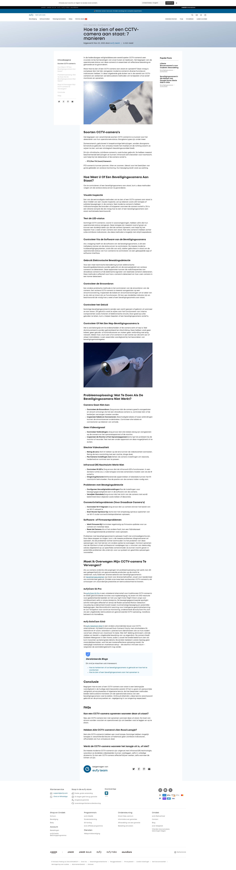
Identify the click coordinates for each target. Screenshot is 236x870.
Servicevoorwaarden (159, 861)
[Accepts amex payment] (164, 795)
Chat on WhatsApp (60, 796)
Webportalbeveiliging (92, 833)
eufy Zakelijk (88, 816)
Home (85, 25)
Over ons (84, 861)
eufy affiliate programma (93, 826)
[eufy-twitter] (170, 790)
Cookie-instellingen (142, 861)
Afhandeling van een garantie (129, 822)
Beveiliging (54, 819)
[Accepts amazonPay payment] (160, 795)
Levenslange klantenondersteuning (88, 803)
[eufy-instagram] (160, 790)
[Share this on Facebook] (139, 769)
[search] (192, 15)
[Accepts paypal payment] (160, 798)
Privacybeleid (128, 861)
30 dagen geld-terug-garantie (86, 796)
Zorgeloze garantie (82, 800)
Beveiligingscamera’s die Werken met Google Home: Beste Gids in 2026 (169, 79)
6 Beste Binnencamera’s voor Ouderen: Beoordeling (169, 65)
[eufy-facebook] (165, 790)
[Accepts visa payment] (173, 798)
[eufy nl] (31, 15)
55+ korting (88, 822)
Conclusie (61, 92)
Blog (153, 822)
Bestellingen (54, 830)
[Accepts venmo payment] (169, 798)
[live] (197, 15)
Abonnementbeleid (78, 864)
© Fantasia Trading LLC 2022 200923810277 (64, 861)
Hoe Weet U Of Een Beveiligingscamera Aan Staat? (67, 69)
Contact (155, 819)
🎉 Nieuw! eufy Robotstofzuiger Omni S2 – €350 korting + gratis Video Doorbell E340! (118, 11)
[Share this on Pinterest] (144, 769)
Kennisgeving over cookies (60, 864)
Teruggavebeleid (115, 861)
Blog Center (93, 25)
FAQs (59, 96)
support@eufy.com (60, 793)
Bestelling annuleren (125, 826)
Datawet (91, 864)
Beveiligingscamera (104, 25)
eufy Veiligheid (157, 826)
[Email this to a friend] (149, 769)
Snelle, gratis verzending (84, 793)
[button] (176, 3)
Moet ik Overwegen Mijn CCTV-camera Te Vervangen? (66, 87)
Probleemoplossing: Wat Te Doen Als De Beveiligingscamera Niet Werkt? (67, 78)
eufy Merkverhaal (158, 816)
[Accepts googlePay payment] (178, 795)
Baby (52, 822)
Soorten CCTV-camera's (66, 63)
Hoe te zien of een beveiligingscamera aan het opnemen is (114, 672)
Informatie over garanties (127, 819)
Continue (169, 3)
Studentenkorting (90, 819)
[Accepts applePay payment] (169, 795)
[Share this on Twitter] (133, 769)
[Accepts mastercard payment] (182, 795)
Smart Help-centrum (125, 816)
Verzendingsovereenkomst (98, 861)
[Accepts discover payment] (173, 795)
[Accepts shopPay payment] (164, 798)
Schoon (53, 816)
